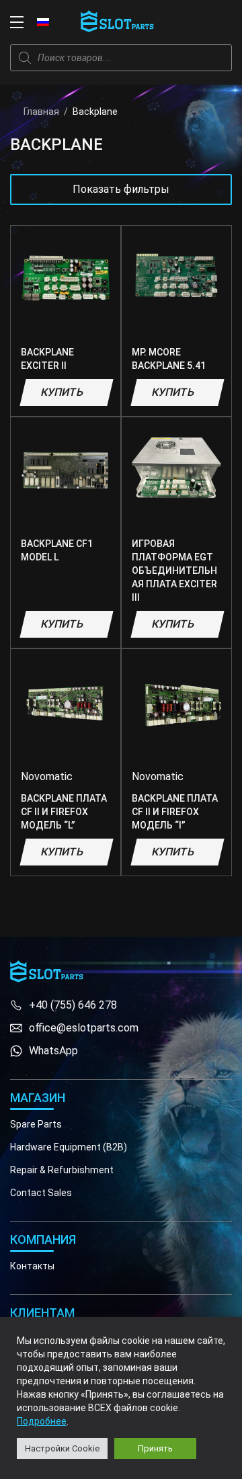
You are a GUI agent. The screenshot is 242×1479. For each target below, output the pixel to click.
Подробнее (42, 1421)
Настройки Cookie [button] (62, 1448)
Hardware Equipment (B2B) (68, 1147)
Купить (62, 392)
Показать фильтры (121, 189)
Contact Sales (41, 1192)
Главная (41, 111)
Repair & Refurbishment (62, 1170)
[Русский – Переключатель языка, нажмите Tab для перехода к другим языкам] (43, 21)
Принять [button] (155, 1448)
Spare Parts (36, 1124)
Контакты (32, 1266)
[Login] (195, 22)
